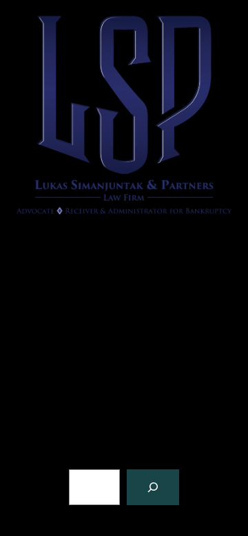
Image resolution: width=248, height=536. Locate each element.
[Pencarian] (153, 487)
